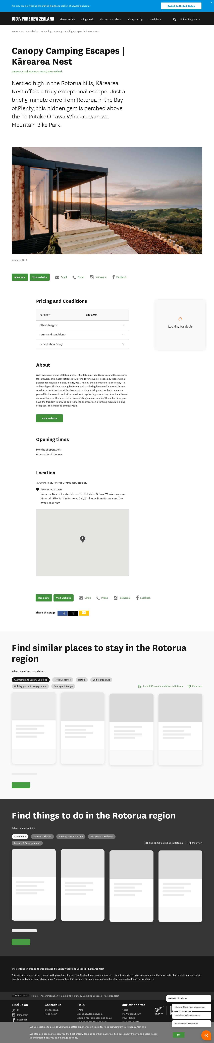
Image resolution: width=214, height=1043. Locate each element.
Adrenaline (20, 836)
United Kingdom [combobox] (189, 19)
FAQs (80, 1009)
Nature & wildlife (42, 836)
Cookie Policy (150, 1033)
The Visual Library (131, 1013)
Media (125, 1009)
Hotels (81, 679)
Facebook (22, 1019)
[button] (67, 19)
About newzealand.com (89, 1013)
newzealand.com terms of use (136, 978)
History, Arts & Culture (71, 836)
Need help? (51, 1013)
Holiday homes (63, 679)
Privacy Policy (130, 1033)
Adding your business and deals (94, 1017)
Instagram (22, 1014)
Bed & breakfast (101, 679)
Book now (19, 277)
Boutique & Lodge (63, 686)
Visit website (39, 277)
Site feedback (52, 1009)
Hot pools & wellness (101, 836)
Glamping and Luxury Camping (30, 679)
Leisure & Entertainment (27, 843)
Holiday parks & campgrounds (30, 686)
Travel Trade (128, 1017)
